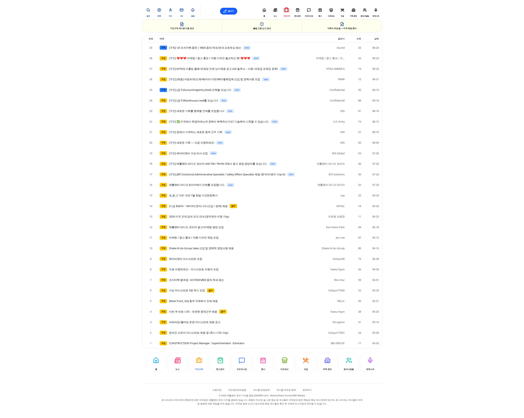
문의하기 (307, 389)
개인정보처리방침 (237, 389)
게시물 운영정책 (261, 389)
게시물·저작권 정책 (286, 389)
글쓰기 (231, 11)
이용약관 (216, 389)
